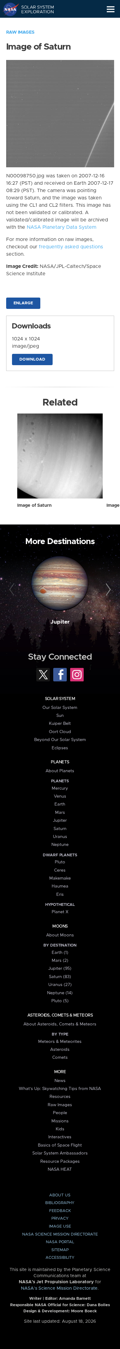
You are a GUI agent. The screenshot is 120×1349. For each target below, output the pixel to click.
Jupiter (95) (59, 968)
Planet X (60, 912)
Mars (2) (60, 960)
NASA (8, 9)
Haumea (60, 886)
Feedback (60, 1211)
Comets (60, 1057)
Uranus (60, 837)
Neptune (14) (60, 993)
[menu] (111, 9)
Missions (60, 1121)
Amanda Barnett (75, 1299)
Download (32, 359)
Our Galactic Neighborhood (34, 23)
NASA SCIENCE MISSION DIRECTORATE (60, 1234)
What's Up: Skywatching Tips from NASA (60, 1089)
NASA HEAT (60, 1169)
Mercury (60, 788)
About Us (59, 1195)
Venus (60, 796)
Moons (59, 926)
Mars (60, 812)
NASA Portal (60, 1242)
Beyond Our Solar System (60, 740)
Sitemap (60, 1250)
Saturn (60, 829)
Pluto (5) (60, 1001)
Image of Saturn (34, 505)
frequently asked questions (71, 246)
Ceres (60, 870)
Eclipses (60, 748)
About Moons (60, 935)
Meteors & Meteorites (60, 1042)
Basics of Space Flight (60, 1145)
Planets (60, 762)
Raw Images (20, 32)
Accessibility (60, 1258)
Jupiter (60, 622)
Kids (60, 1129)
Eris (60, 894)
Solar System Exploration (34, 9)
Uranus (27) (60, 985)
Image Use (60, 1227)
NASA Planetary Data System (61, 227)
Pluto (60, 862)
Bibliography (59, 1203)
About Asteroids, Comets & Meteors (59, 1024)
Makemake (60, 878)
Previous (12, 589)
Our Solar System (59, 708)
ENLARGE (23, 303)
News (60, 1081)
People (60, 1113)
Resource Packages (60, 1161)
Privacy (60, 1219)
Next (107, 589)
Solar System (60, 699)
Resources (60, 1097)
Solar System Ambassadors (60, 1153)
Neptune (60, 845)
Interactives (59, 1137)
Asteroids (60, 1049)
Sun (60, 715)
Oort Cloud (60, 732)
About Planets (60, 771)
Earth (59, 804)
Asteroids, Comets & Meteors (60, 1015)
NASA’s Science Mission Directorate (59, 1288)
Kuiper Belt (60, 723)
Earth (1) (60, 953)
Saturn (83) (60, 977)
